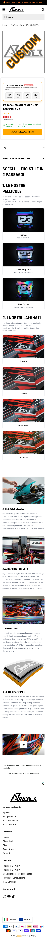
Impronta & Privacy (11, 866)
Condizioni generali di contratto (17, 874)
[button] (43, 9)
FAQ (5, 845)
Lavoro (6, 837)
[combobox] (23, 17)
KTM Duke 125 (9, 824)
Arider (19, 936)
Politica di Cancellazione (14, 878)
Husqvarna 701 (10, 816)
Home (5, 25)
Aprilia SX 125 (9, 812)
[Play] (23, 744)
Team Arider (8, 849)
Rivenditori (8, 841)
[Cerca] (5, 17)
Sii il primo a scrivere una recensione (23, 773)
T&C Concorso (9, 882)
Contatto (7, 853)
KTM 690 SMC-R (10, 820)
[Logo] (16, 9)
